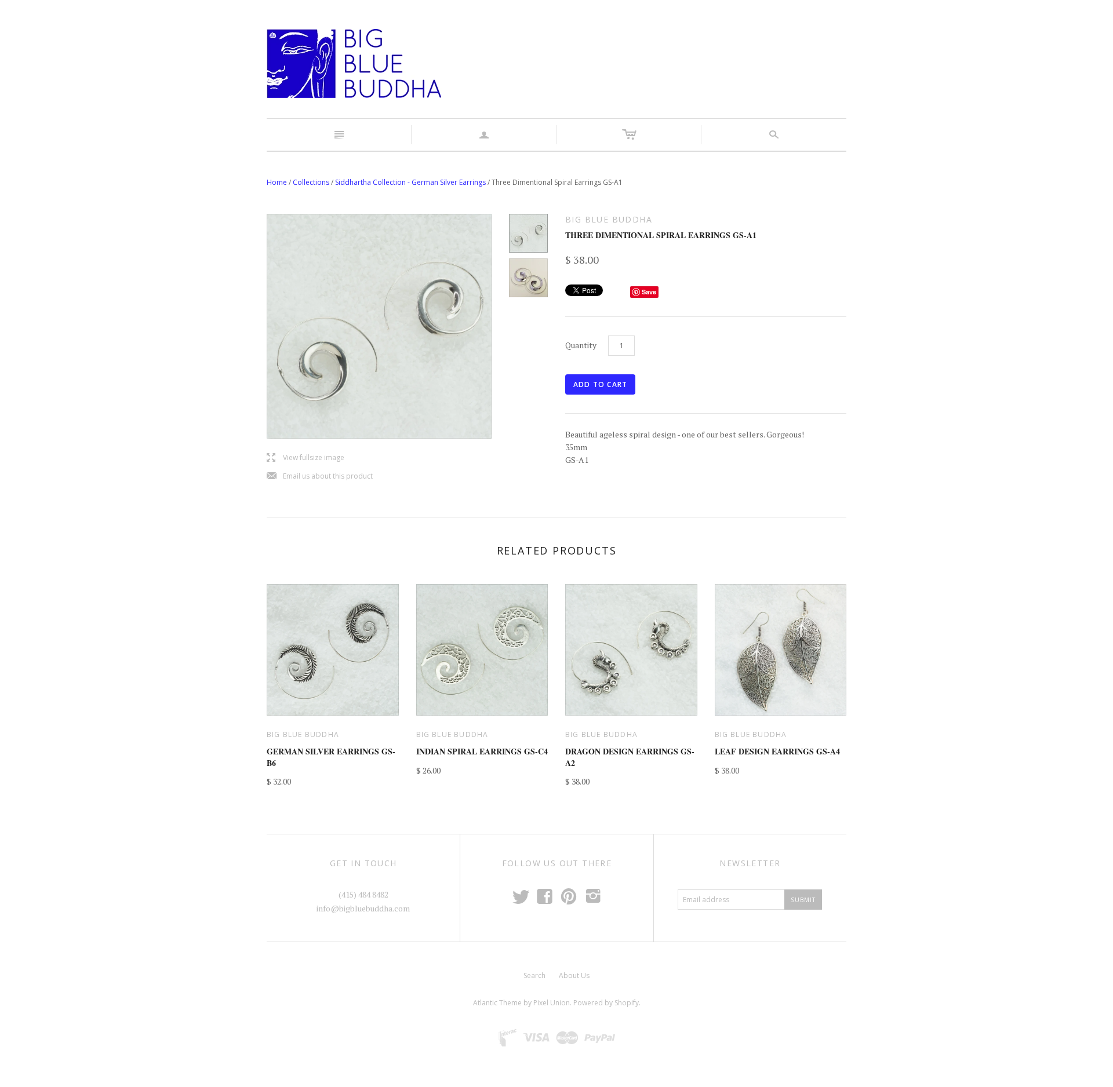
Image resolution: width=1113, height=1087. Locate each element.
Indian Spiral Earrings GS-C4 (482, 751)
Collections (311, 182)
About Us (574, 975)
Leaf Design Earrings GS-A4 (777, 751)
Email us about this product (320, 477)
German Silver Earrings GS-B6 (331, 757)
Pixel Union (551, 1003)
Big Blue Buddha (303, 734)
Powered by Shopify (606, 1003)
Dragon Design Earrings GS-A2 (629, 757)
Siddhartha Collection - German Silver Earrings (410, 182)
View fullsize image (305, 458)
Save (649, 291)
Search (534, 975)
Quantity (580, 345)
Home (277, 182)
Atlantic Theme (497, 1003)
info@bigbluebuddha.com (363, 908)
